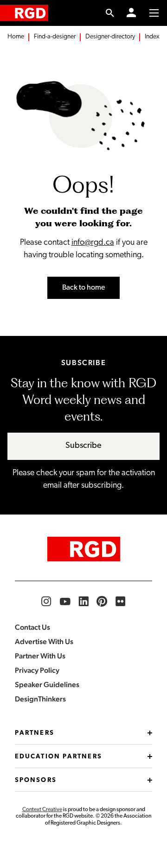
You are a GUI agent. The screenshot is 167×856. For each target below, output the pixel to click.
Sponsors (36, 780)
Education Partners (58, 756)
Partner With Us (40, 655)
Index (152, 36)
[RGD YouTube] (65, 601)
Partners (34, 733)
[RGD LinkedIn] (83, 601)
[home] (24, 13)
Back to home (83, 288)
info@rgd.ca (92, 243)
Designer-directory (110, 36)
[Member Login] (131, 13)
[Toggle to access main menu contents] (154, 13)
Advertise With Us (44, 641)
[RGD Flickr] (120, 601)
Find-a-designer (55, 36)
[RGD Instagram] (46, 601)
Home (15, 36)
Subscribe (83, 446)
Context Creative (42, 810)
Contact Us (32, 627)
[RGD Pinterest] (102, 601)
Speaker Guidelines (47, 684)
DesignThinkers (40, 699)
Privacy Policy (37, 670)
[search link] (110, 13)
